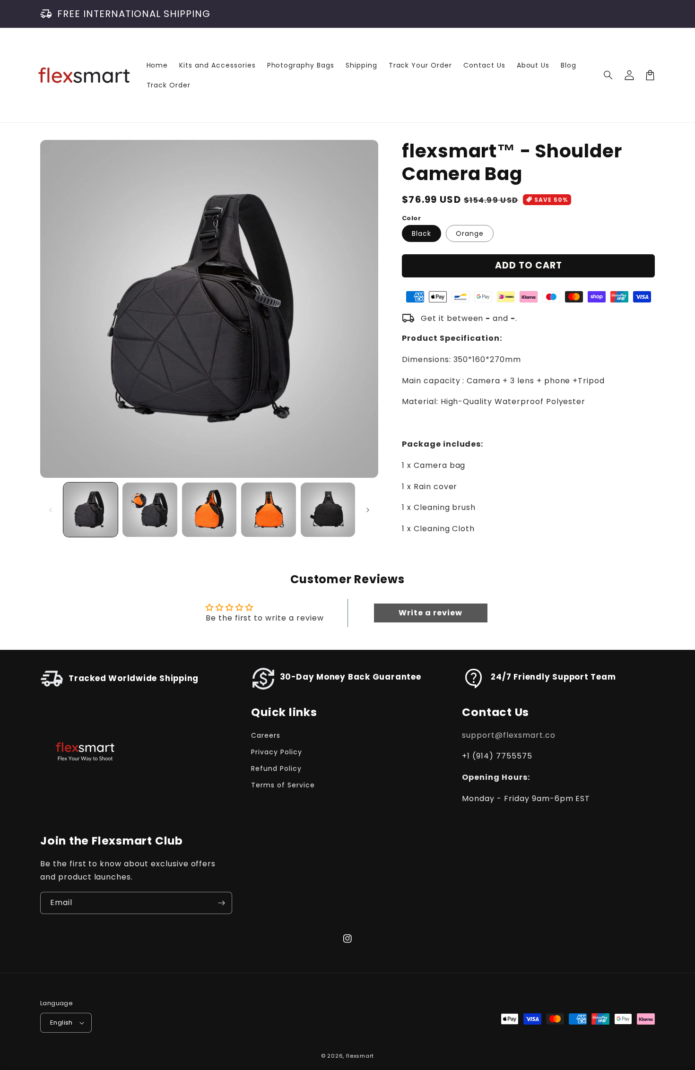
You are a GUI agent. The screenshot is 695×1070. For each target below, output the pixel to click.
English (61, 1022)
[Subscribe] (221, 903)
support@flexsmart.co (508, 735)
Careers (265, 735)
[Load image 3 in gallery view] (209, 510)
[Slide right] (367, 510)
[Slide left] (50, 510)
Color (411, 218)
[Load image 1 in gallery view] (90, 510)
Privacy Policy (276, 752)
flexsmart (360, 1056)
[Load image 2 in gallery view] (149, 510)
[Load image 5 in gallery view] (328, 510)
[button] (608, 75)
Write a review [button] (430, 612)
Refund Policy (276, 768)
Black (421, 233)
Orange (470, 233)
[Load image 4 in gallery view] (268, 510)
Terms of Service (282, 785)
